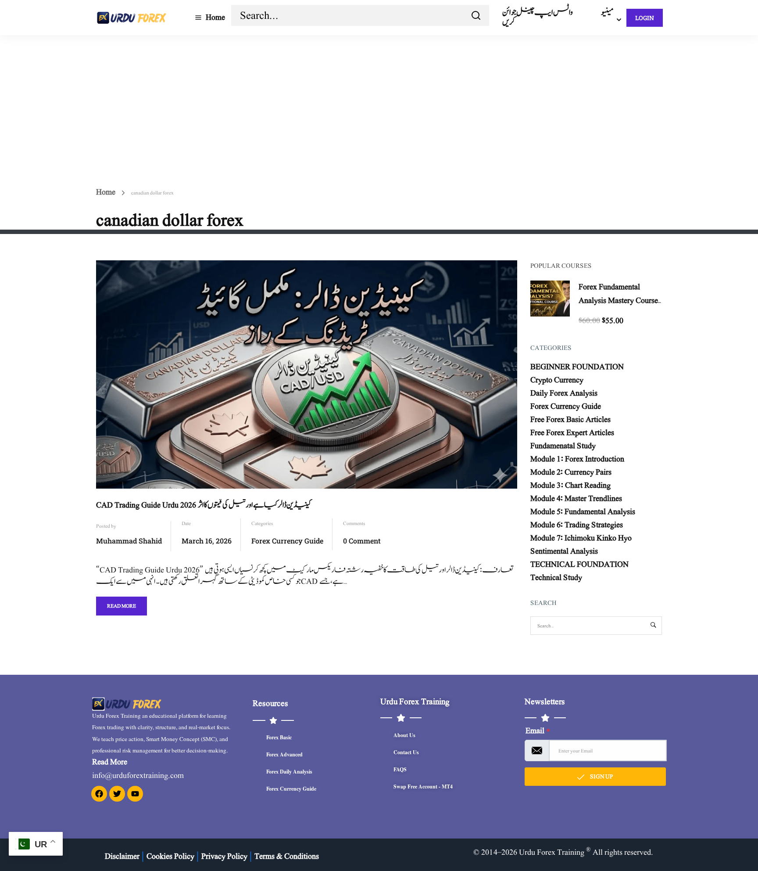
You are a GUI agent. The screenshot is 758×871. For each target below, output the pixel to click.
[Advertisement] (379, 101)
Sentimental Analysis (564, 551)
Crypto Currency (556, 380)
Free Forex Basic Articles (570, 419)
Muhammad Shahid (129, 540)
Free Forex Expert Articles (572, 432)
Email (538, 731)
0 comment (362, 540)
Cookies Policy (170, 856)
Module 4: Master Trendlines (576, 498)
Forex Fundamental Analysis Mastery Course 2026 (618, 300)
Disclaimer (122, 856)
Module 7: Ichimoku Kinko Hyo (581, 538)
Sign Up (601, 776)
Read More (121, 603)
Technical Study (556, 577)
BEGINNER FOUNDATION (577, 367)
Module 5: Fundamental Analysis (582, 511)
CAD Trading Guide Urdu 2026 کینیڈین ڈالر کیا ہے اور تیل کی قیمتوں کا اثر (203, 505)
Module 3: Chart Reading (570, 485)
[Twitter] (117, 794)
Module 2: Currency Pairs (570, 472)
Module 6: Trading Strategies (576, 525)
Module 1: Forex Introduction (577, 459)
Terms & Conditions (286, 856)
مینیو (607, 12)
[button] (733, 845)
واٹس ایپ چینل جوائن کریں (537, 17)
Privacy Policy (224, 856)
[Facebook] (99, 794)
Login (644, 18)
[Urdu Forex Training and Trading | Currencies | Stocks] (131, 17)
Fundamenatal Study (563, 446)
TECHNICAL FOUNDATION (579, 564)
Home (215, 17)
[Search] (476, 15)
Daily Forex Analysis (563, 393)
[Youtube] (135, 794)
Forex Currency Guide (287, 540)
